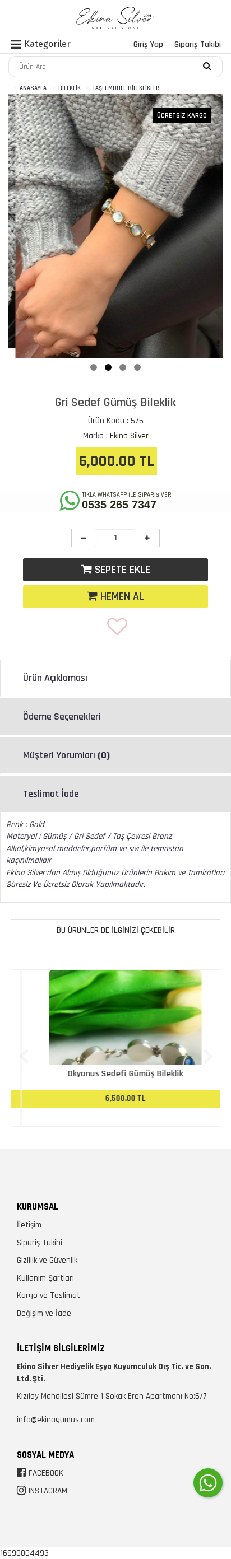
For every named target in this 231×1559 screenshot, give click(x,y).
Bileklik (69, 88)
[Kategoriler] (16, 46)
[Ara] (207, 65)
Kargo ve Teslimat (48, 1295)
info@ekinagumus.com (56, 1420)
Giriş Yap (148, 44)
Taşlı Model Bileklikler (125, 88)
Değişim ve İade (44, 1313)
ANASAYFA (33, 88)
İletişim (29, 1225)
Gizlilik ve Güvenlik (47, 1260)
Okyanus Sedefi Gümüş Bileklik (115, 1074)
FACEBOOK (46, 1473)
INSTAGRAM (48, 1491)
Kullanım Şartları (45, 1278)
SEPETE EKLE (121, 569)
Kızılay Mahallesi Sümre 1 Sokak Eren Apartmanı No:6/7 (112, 1396)
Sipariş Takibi (197, 44)
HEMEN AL (121, 596)
